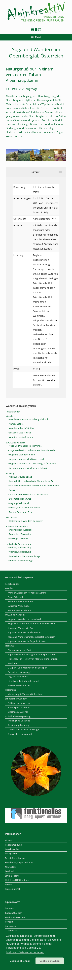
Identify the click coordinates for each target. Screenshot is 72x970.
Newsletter (10, 866)
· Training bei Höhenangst (20, 560)
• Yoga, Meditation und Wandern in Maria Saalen (32, 450)
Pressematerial (12, 888)
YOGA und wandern (15, 442)
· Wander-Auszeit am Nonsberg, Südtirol (28, 419)
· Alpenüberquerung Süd (20, 476)
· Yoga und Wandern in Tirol (21, 454)
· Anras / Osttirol (16, 423)
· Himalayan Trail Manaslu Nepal (24, 507)
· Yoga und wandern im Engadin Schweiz (28, 467)
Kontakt (9, 921)
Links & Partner (12, 875)
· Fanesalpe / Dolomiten (19, 534)
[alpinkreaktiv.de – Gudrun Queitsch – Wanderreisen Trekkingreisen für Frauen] (36, 12)
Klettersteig (11, 517)
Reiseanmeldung (13, 844)
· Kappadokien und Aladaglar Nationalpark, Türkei (32, 481)
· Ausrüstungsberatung (19, 551)
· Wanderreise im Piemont (21, 436)
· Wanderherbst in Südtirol (21, 428)
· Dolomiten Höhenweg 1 (20, 498)
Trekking (10, 473)
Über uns (9, 908)
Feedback (10, 871)
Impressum (10, 926)
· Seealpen (13, 489)
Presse (8, 884)
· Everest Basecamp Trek (20, 512)
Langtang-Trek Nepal (18, 503)
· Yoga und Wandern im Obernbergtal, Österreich (32, 463)
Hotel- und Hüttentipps (16, 880)
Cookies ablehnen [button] (20, 961)
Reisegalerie (11, 853)
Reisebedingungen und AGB (19, 862)
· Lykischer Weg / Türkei (19, 432)
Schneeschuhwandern (17, 526)
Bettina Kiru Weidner (15, 917)
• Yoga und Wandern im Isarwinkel (25, 445)
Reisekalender (13, 411)
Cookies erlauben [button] (50, 961)
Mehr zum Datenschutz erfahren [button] (25, 952)
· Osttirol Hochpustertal (19, 529)
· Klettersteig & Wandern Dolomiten (25, 520)
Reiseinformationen (15, 858)
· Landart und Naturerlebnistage (24, 556)
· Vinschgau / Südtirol (18, 538)
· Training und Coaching (19, 547)
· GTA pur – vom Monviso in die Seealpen (28, 494)
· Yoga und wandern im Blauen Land (26, 459)
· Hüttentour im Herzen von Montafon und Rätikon (33, 485)
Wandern (10, 416)
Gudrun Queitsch (13, 912)
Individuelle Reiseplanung (18, 544)
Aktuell (8, 840)
